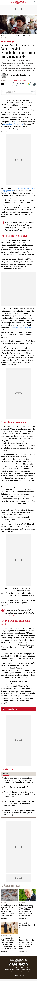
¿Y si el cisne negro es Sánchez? (16, 787)
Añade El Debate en (22, 84)
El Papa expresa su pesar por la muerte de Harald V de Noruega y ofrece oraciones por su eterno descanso (26, 910)
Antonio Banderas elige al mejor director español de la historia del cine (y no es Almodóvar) (19, 813)
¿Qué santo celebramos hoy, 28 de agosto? (27, 925)
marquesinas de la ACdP (21, 327)
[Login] (35, 2)
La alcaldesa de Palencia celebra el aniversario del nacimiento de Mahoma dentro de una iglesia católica (8, 943)
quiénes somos (12, 968)
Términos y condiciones (12, 970)
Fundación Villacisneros (13, 124)
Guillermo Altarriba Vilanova (18, 75)
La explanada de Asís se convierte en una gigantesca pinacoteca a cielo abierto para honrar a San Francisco (9, 910)
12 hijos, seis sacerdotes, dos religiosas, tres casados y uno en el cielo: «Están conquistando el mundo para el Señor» (18, 780)
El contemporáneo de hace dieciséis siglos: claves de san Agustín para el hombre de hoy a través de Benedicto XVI (27, 943)
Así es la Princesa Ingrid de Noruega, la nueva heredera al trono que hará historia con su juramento (19, 794)
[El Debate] (18, 2)
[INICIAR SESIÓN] (35, 2)
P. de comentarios (23, 972)
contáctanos (24, 968)
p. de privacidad (26, 970)
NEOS (16, 122)
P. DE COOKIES (12, 972)
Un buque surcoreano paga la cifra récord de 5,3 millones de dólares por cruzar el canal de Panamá (19, 803)
